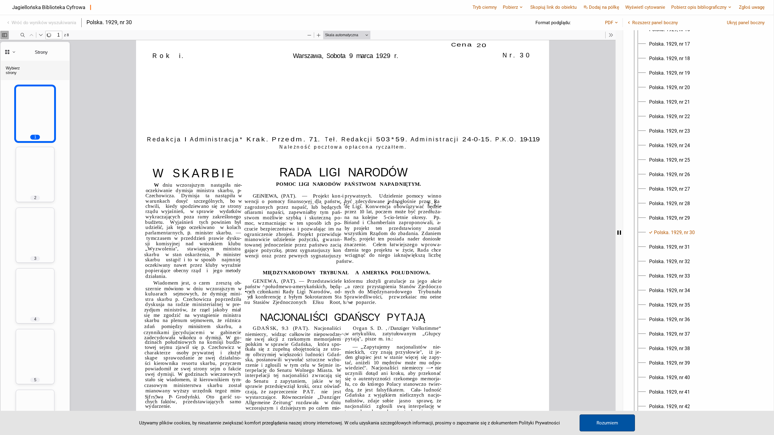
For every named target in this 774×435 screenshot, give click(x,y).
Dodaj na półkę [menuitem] (604, 7)
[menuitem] (669, 44)
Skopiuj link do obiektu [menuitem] (553, 7)
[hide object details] (619, 232)
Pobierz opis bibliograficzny (699, 7)
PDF (609, 22)
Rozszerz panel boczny (655, 22)
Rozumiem (607, 423)
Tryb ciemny (485, 7)
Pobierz (510, 7)
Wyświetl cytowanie (645, 7)
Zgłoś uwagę (752, 7)
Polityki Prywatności (539, 423)
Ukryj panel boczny (746, 22)
